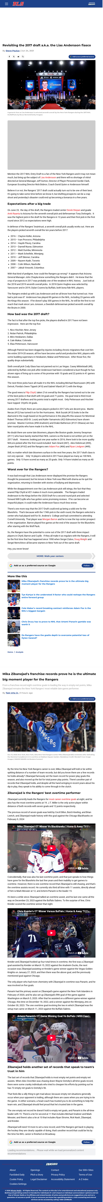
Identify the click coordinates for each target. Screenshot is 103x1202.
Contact (55, 1170)
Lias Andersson (48, 177)
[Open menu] (6, 3)
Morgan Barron (49, 519)
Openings (35, 1170)
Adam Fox (54, 446)
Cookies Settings (18, 1184)
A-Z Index (83, 1179)
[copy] (23, 56)
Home (10, 652)
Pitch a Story (37, 1174)
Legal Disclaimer (39, 1179)
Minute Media (16, 1190)
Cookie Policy (16, 1179)
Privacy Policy (58, 1174)
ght (85, 539)
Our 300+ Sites (86, 1170)
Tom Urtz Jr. (12, 693)
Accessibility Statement (63, 1179)
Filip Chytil (30, 392)
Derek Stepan (73, 210)
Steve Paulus (13, 51)
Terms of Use (85, 1174)
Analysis (19, 652)
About (13, 1170)
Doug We (78, 539)
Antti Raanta (14, 213)
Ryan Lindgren (77, 446)
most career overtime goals (62, 799)
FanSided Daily (17, 1174)
